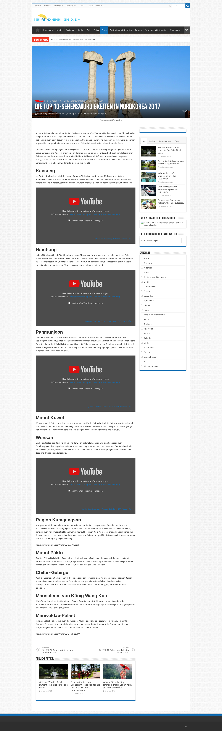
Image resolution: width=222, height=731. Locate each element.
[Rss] (170, 6)
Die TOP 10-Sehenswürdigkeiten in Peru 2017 (114, 650)
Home (47, 101)
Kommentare (165, 141)
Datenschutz (58, 6)
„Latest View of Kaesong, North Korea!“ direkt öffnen (113, 239)
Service (81, 6)
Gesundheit (149, 296)
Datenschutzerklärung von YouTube (94, 214)
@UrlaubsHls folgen (150, 240)
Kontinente (48, 30)
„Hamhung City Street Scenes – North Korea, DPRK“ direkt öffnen (108, 321)
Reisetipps (148, 329)
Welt (88, 30)
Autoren (47, 6)
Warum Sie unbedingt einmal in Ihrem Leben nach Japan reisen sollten (117, 685)
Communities (150, 286)
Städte (80, 30)
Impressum (71, 6)
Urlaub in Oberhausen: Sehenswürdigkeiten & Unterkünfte (168, 189)
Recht (146, 319)
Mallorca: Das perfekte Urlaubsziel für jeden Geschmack (74, 40)
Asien (104, 30)
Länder (59, 30)
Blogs (146, 282)
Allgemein (148, 263)
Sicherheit (148, 338)
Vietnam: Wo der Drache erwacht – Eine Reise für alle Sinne (53, 685)
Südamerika (175, 30)
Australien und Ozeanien (121, 30)
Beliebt (152, 141)
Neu (144, 141)
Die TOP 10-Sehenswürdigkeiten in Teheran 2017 (57, 650)
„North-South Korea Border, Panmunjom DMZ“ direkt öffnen (110, 407)
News (146, 310)
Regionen (70, 30)
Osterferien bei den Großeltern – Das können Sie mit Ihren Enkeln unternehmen (85, 686)
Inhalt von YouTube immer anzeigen (87, 221)
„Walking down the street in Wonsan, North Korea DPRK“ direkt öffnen (106, 509)
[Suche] (187, 5)
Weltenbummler (95, 6)
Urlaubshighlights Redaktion (50, 113)
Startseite (37, 6)
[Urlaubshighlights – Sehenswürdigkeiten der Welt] (57, 17)
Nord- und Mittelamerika (156, 30)
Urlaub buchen (150, 357)
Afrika (96, 30)
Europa (138, 30)
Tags (177, 141)
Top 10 (104, 113)
